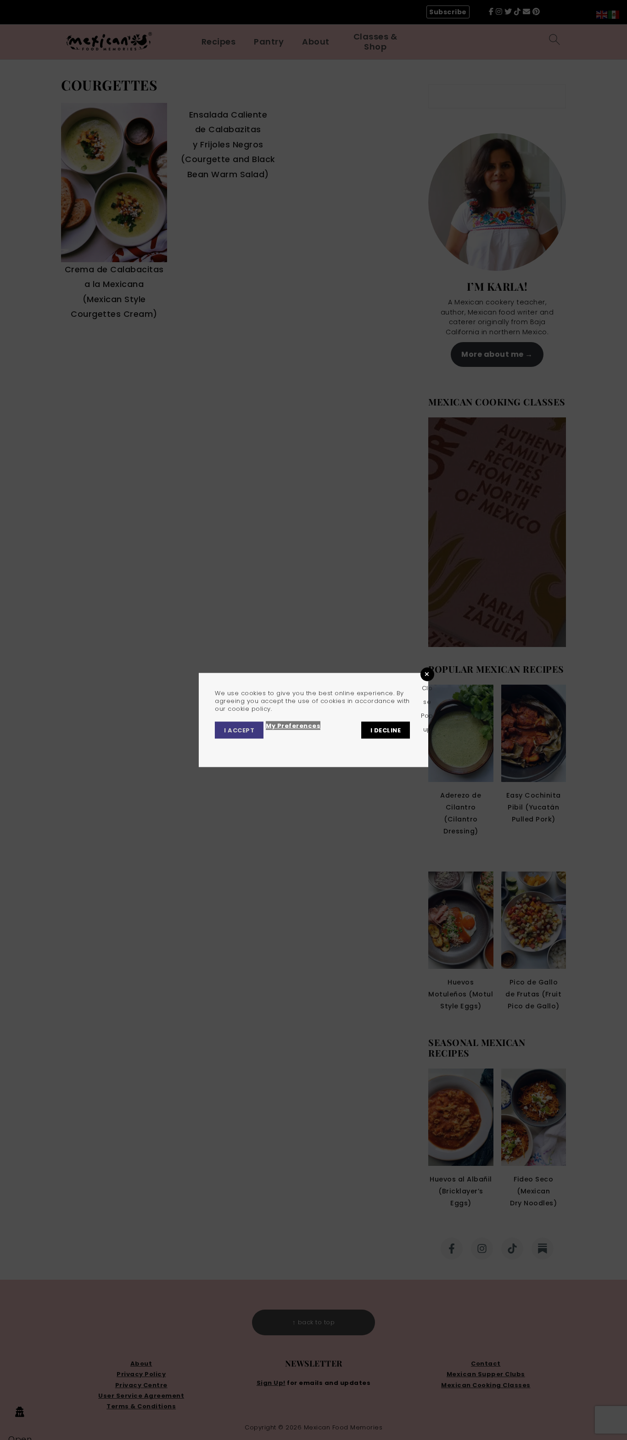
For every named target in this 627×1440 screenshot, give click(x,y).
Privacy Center (241, 747)
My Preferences (293, 725)
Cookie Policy (358, 747)
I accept (239, 730)
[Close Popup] (427, 674)
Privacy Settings (301, 747)
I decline (385, 730)
